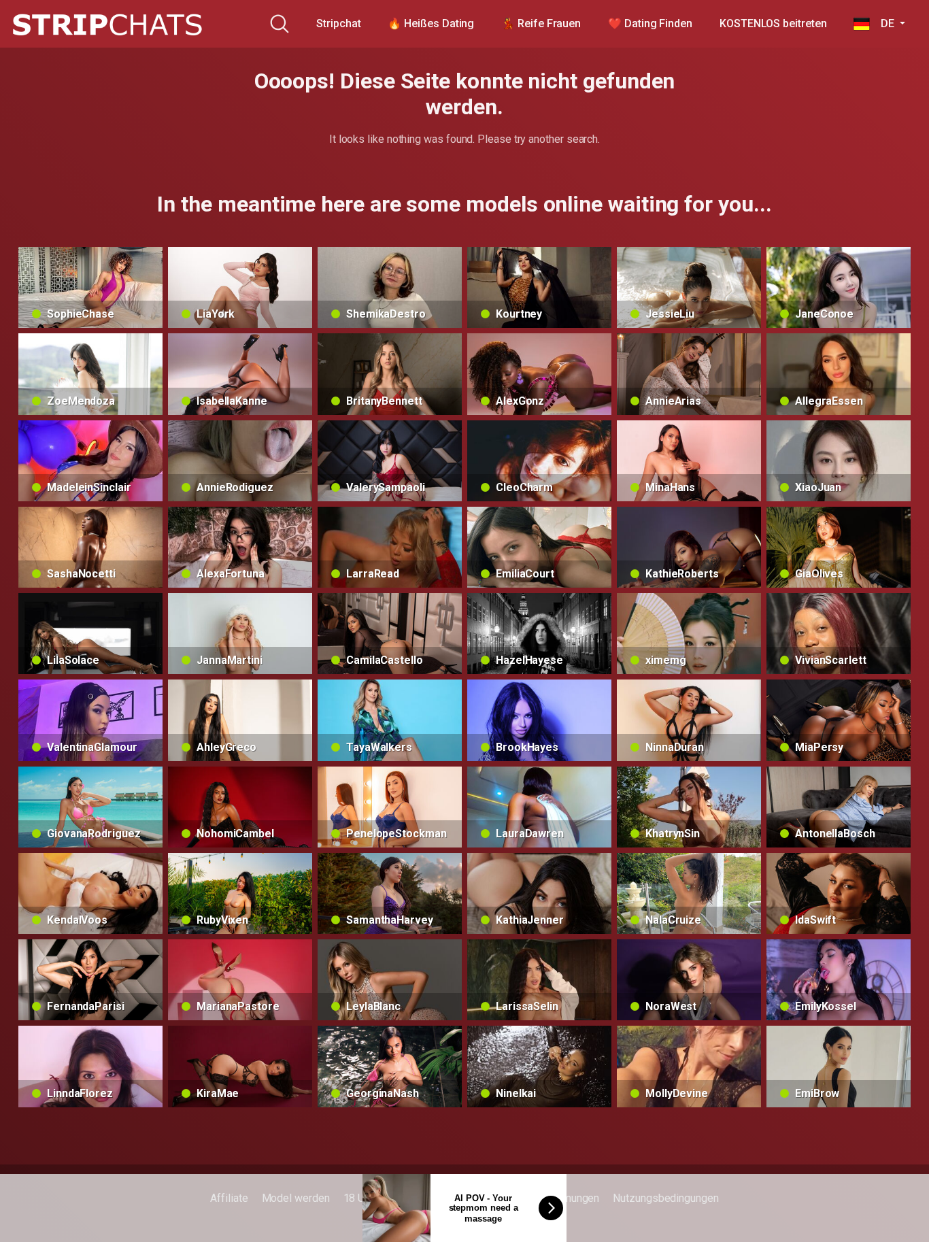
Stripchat (338, 23)
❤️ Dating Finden (650, 23)
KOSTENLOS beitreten (773, 23)
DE (883, 23)
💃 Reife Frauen (541, 23)
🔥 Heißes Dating (431, 23)
